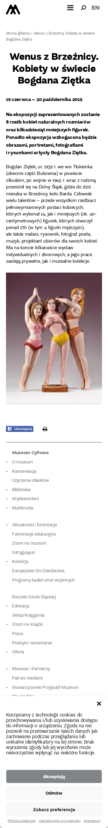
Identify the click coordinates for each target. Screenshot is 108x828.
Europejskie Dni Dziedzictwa (38, 571)
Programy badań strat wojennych (43, 580)
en (96, 7)
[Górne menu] (70, 7)
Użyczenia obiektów (30, 480)
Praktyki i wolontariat (32, 643)
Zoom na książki (27, 624)
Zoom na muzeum (29, 543)
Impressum (92, 821)
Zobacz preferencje (54, 809)
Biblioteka (21, 490)
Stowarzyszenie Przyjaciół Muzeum (45, 688)
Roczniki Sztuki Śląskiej (34, 597)
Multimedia (23, 508)
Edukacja (20, 606)
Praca (17, 634)
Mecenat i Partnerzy (31, 669)
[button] (99, 704)
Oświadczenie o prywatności (60, 821)
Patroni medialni (27, 678)
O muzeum (22, 462)
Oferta (18, 652)
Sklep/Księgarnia (28, 615)
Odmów (54, 793)
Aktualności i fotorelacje (34, 525)
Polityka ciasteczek (21, 821)
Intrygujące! (23, 553)
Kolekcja (20, 562)
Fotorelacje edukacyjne (34, 534)
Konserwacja (24, 471)
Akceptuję (54, 776)
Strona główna (18, 34)
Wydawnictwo (25, 499)
